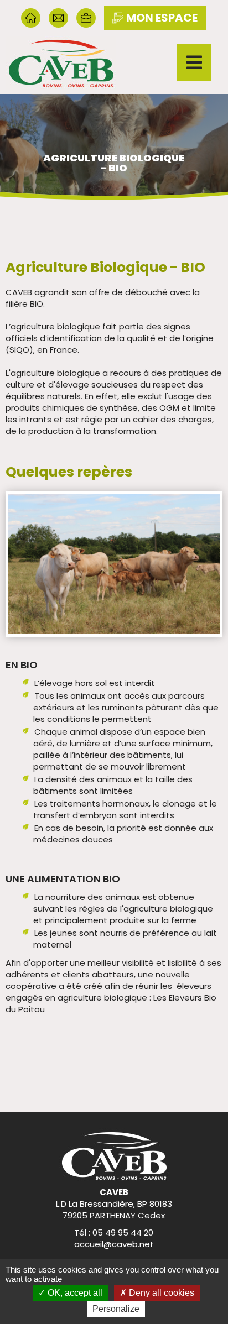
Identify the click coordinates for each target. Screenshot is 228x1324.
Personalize (115, 1308)
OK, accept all (73, 1292)
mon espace (162, 17)
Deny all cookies (160, 1292)
